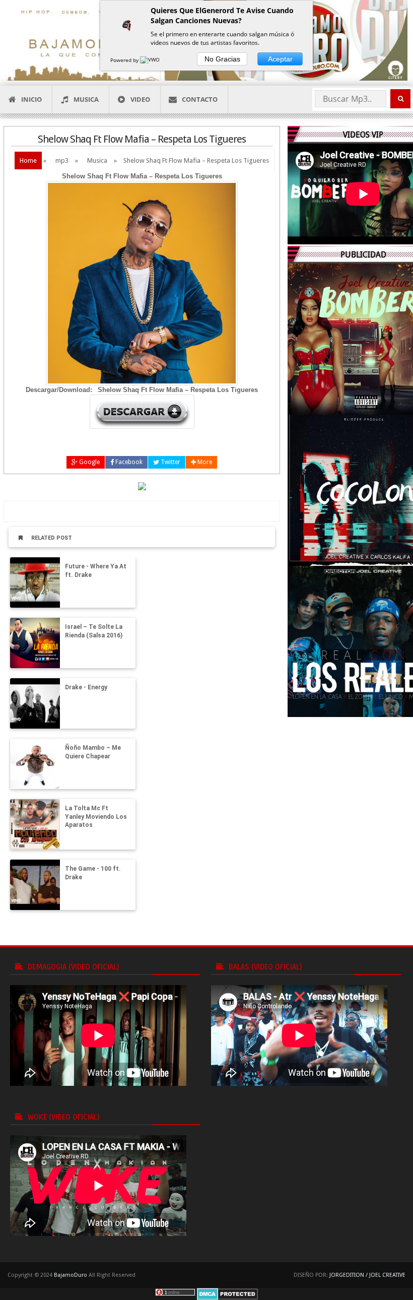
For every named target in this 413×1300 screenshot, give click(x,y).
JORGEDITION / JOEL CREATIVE (367, 1275)
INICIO (31, 99)
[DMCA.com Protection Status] (227, 1293)
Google (89, 462)
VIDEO (140, 99)
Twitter (169, 462)
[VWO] (150, 59)
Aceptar (280, 59)
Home (28, 160)
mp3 (61, 160)
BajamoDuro (70, 1275)
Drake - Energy (86, 687)
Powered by (125, 59)
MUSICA (86, 99)
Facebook (128, 462)
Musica (97, 160)
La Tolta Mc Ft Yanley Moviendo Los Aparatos (96, 817)
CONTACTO (200, 99)
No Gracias (222, 59)
